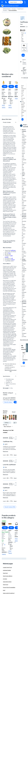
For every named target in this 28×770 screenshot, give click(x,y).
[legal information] (25, 33)
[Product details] (16, 122)
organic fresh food (7, 567)
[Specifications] (16, 376)
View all (13, 412)
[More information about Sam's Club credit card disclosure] (21, 117)
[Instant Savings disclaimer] (4, 544)
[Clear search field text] (19, 2)
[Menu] (2, 2)
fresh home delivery (7, 576)
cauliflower (13, 250)
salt (12, 258)
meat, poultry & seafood (8, 593)
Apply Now (22, 119)
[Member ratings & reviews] (16, 393)
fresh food (5, 584)
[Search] (21, 2)
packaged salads (7, 570)
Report (15, 455)
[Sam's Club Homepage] (6, 2)
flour (9, 253)
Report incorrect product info (10, 370)
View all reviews (8, 402)
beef (4, 590)
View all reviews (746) (9, 507)
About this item (6, 119)
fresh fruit (5, 573)
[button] (3, 417)
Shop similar (23, 55)
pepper (13, 259)
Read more (5, 451)
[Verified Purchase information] (13, 437)
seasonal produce (7, 581)
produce (5, 578)
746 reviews (12, 399)
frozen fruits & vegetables (9, 587)
